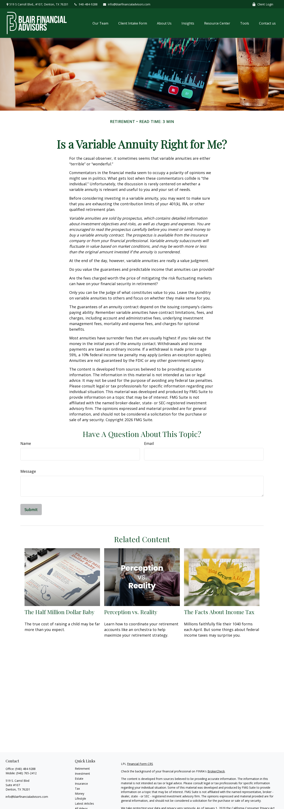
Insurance (81, 783)
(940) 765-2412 (26, 773)
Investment (82, 774)
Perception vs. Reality (130, 612)
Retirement (82, 769)
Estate (79, 779)
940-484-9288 (88, 4)
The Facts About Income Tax (219, 612)
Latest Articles (84, 803)
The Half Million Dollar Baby (59, 612)
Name (25, 443)
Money (79, 793)
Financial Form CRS (140, 764)
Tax (77, 788)
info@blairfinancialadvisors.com (129, 4)
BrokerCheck (216, 771)
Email (149, 443)
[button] (100, 23)
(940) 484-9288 (25, 769)
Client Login (265, 4)
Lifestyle (80, 798)
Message (28, 471)
